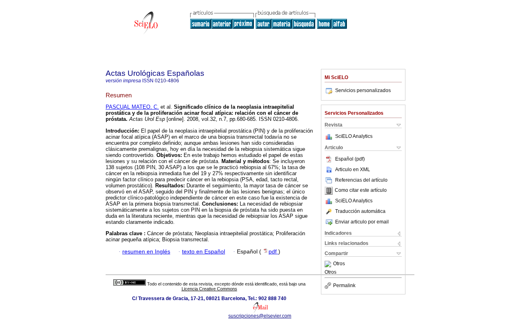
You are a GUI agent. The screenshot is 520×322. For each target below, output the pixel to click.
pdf (273, 252)
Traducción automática (360, 211)
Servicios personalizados (363, 90)
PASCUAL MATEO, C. (132, 107)
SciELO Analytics (354, 136)
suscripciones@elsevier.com (259, 316)
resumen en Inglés (146, 252)
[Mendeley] (329, 264)
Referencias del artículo (361, 180)
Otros (339, 264)
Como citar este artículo (361, 190)
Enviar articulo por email (362, 222)
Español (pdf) (350, 159)
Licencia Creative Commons (209, 288)
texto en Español (203, 252)
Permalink (344, 285)
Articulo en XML (352, 169)
